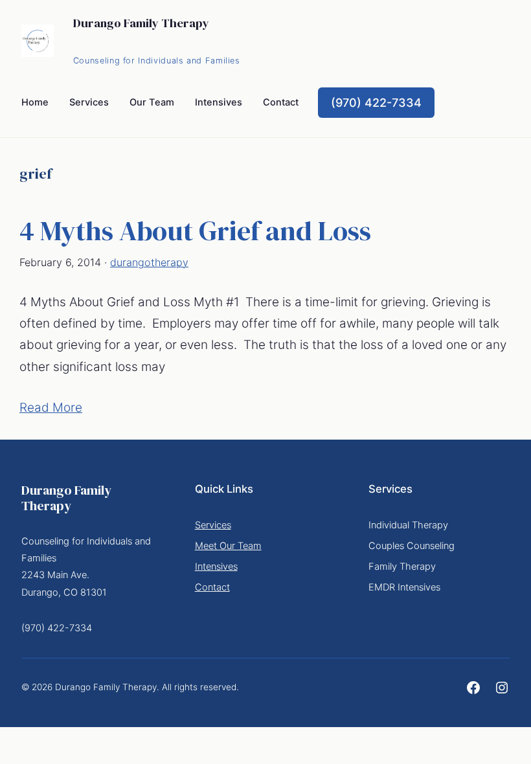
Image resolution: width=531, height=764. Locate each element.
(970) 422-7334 (376, 102)
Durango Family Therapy (141, 23)
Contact (212, 587)
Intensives (216, 566)
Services (213, 525)
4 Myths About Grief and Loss (195, 230)
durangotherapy (149, 262)
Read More (50, 407)
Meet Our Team (228, 546)
